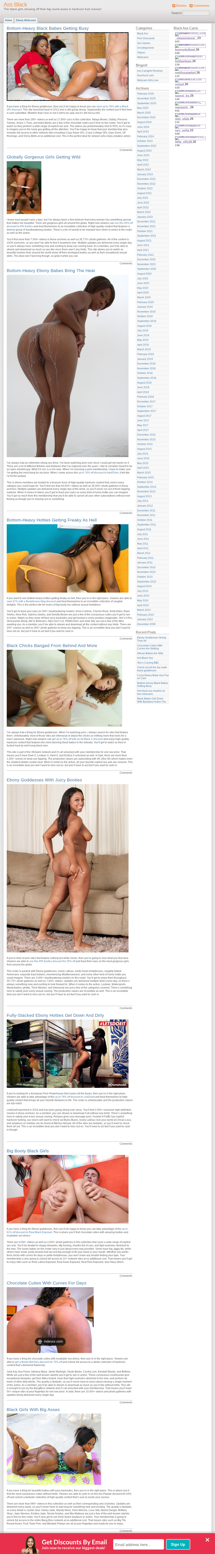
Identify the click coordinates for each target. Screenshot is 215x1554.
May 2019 (142, 340)
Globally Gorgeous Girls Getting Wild (43, 156)
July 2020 (142, 278)
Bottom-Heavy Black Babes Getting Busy (48, 28)
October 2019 (145, 316)
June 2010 (143, 595)
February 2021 (145, 254)
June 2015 (143, 458)
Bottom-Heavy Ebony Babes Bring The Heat (51, 270)
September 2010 (146, 581)
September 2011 (146, 524)
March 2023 (144, 169)
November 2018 (146, 368)
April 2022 (143, 207)
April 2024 (143, 131)
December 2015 (146, 434)
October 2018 (145, 373)
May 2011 (142, 543)
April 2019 (143, 344)
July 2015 (142, 453)
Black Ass (142, 33)
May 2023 (142, 160)
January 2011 (145, 562)
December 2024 (146, 117)
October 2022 (145, 188)
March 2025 (144, 112)
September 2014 (146, 486)
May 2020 (142, 288)
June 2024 (143, 127)
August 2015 (144, 449)
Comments (201, 5)
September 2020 (146, 268)
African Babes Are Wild (150, 653)
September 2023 (146, 145)
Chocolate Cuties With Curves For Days (47, 1282)
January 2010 (145, 619)
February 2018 (145, 396)
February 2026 (145, 93)
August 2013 (144, 496)
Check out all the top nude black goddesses (152, 669)
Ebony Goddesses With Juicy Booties (44, 779)
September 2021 (146, 235)
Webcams (142, 57)
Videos (141, 52)
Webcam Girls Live (148, 80)
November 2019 (146, 311)
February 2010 (145, 614)
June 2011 (143, 538)
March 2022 (144, 212)
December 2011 (146, 510)
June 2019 (143, 335)
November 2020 (146, 264)
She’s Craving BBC (148, 662)
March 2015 (144, 472)
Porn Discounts (146, 38)
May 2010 (142, 600)
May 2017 (142, 425)
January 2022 (145, 216)
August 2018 (144, 382)
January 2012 (145, 505)
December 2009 (146, 624)
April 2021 (143, 250)
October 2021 (145, 231)
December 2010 (146, 567)
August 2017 (144, 415)
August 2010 (144, 586)
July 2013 (142, 500)
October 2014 (145, 482)
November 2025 (146, 98)
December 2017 (146, 401)
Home (8, 20)
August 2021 (144, 240)
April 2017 (143, 430)
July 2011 (142, 534)
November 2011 (146, 515)
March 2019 (144, 349)
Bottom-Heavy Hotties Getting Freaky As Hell (52, 520)
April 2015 (143, 467)
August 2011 (144, 529)
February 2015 (145, 477)
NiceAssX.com (145, 75)
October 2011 (144, 520)
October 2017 (145, 406)
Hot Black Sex (145, 657)
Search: (176, 13)
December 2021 (146, 221)
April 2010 (143, 605)
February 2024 (145, 136)
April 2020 (143, 292)
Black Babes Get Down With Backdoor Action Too (151, 700)
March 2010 (144, 609)
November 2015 (146, 439)
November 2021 (146, 226)
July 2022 (142, 197)
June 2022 (143, 202)
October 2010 (145, 576)
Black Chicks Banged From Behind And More (52, 645)
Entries (181, 5)
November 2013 (146, 491)
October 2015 (145, 444)
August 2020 (144, 273)
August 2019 (144, 325)
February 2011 (145, 557)
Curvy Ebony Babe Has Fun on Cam (153, 677)
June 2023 (143, 155)
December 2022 (146, 179)
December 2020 (146, 259)
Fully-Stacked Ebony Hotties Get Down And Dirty (55, 1015)
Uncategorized (145, 47)
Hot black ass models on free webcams (151, 692)
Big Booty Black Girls (28, 1150)
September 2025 (146, 103)
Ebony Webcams (26, 20)
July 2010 (142, 591)
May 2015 (142, 463)
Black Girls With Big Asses (33, 1409)
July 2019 (142, 330)
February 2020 (145, 302)
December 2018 (146, 363)
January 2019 (145, 359)
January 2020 (145, 306)
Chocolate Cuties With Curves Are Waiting (150, 647)
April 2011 (143, 548)
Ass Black (15, 4)
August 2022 (144, 193)
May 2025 (142, 107)
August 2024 (144, 122)
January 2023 (145, 174)
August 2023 (144, 150)
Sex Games (143, 43)
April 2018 (143, 392)
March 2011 (144, 553)
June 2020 (143, 283)
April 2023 (143, 164)
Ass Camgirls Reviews (150, 70)
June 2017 (143, 420)
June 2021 (143, 245)
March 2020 (144, 297)
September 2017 (146, 411)
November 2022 (146, 183)
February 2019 (145, 354)
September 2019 (146, 321)
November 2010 (146, 572)
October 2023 (145, 141)
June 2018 (143, 387)
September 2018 (146, 377)
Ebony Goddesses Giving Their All (151, 639)
